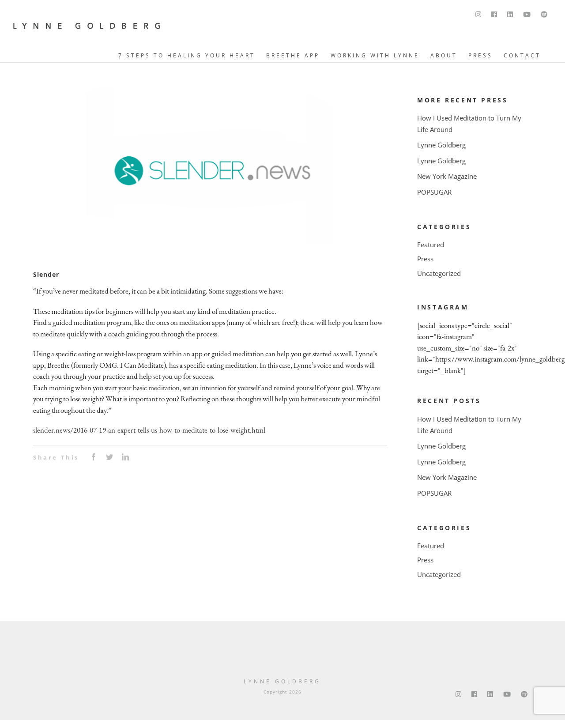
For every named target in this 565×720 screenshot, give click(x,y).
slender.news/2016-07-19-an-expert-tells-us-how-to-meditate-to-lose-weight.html (149, 430)
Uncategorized (439, 273)
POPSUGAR (434, 192)
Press (425, 258)
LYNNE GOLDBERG (282, 681)
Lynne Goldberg (441, 144)
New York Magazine (447, 176)
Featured (430, 244)
